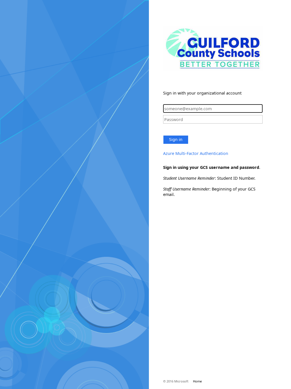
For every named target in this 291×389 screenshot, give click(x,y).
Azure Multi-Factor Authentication (195, 153)
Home (197, 381)
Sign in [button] (175, 139)
